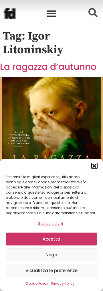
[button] (94, 166)
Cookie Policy (36, 283)
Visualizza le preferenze (51, 271)
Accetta (51, 239)
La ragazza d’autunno (48, 66)
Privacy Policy (63, 283)
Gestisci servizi (50, 223)
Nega (51, 255)
